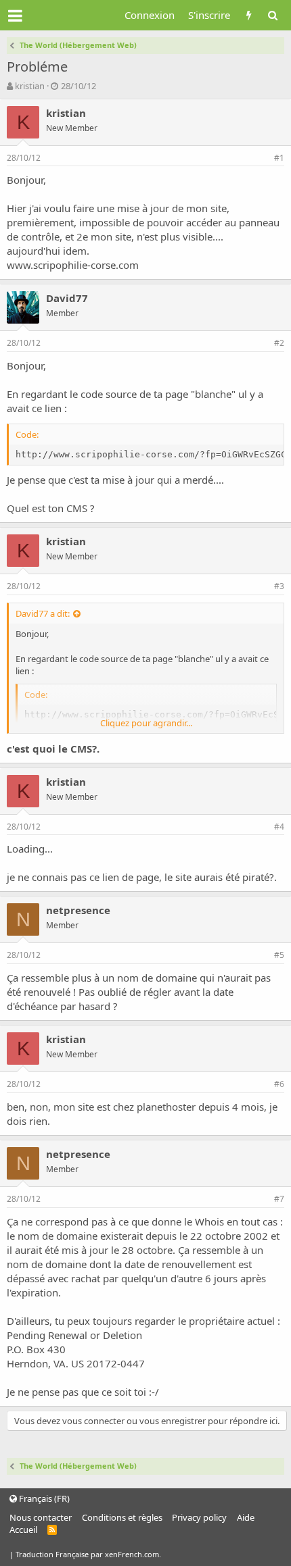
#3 (279, 586)
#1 (279, 157)
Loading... (30, 848)
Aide (245, 1517)
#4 (279, 826)
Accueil (23, 1529)
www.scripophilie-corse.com (73, 265)
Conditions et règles (122, 1517)
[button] (15, 15)
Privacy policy (199, 1517)
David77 (67, 298)
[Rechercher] (272, 15)
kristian (30, 86)
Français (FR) (43, 1498)
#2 (279, 343)
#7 (279, 1199)
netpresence (78, 910)
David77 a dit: (43, 613)
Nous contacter (40, 1517)
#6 (279, 1084)
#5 (279, 955)
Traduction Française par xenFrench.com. (88, 1554)
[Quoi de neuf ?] (249, 15)
